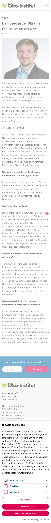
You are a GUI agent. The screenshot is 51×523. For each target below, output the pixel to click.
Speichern (25, 500)
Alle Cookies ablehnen (25, 506)
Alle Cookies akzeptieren (25, 513)
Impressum (45, 520)
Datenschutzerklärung (21, 472)
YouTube (15, 492)
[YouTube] (6, 492)
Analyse (14, 486)
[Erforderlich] (6, 481)
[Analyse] (6, 487)
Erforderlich (17, 480)
